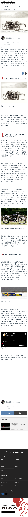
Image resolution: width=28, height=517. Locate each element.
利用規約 (2, 485)
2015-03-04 (8, 37)
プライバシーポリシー (19, 485)
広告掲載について (4, 482)
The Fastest (8, 348)
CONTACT (8, 512)
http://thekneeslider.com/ (11, 302)
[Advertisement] (11, 371)
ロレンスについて (18, 478)
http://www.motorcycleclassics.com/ (14, 228)
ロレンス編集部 (16, 38)
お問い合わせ (17, 482)
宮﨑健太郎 (8, 38)
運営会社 (2, 478)
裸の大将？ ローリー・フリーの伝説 (14, 31)
